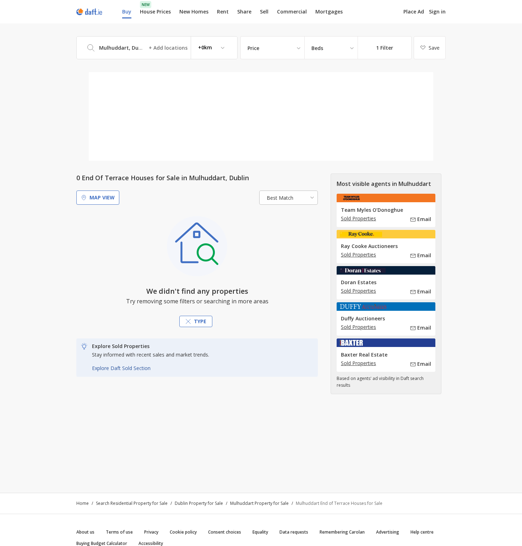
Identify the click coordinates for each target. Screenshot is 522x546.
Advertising (387, 532)
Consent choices (224, 532)
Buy (126, 11)
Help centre (422, 532)
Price (253, 48)
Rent (223, 11)
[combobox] (157, 47)
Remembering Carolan (342, 532)
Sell (264, 11)
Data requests (293, 532)
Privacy (151, 532)
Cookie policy (183, 532)
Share (244, 11)
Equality (260, 532)
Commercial (292, 11)
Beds (317, 48)
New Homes (193, 11)
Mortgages (329, 12)
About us (85, 532)
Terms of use (119, 532)
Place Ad (413, 12)
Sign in (437, 11)
